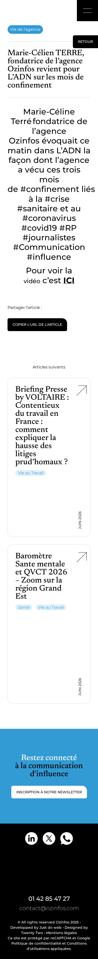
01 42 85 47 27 (49, 898)
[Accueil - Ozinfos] (16, 10)
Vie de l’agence (25, 29)
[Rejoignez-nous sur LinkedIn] (31, 838)
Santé (24, 607)
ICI (69, 280)
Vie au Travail (30, 473)
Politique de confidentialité (36, 943)
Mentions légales (61, 933)
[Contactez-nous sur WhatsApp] (66, 838)
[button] (87, 10)
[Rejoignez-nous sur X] (49, 838)
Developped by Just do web (36, 927)
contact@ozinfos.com (49, 908)
